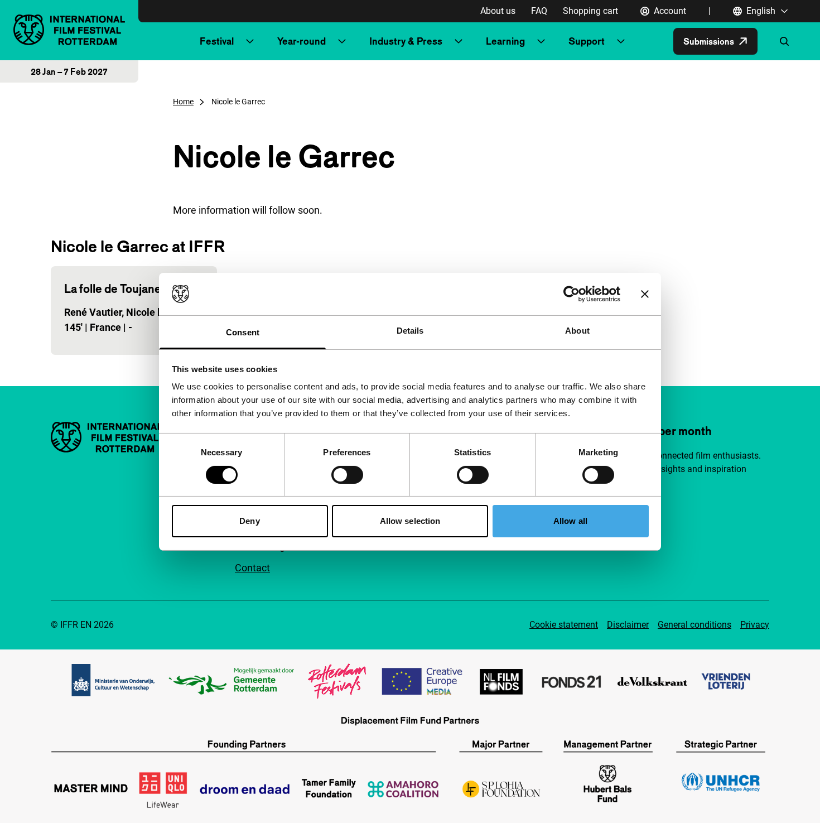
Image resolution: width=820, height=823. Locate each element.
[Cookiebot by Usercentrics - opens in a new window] (571, 294)
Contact (252, 568)
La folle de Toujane (112, 288)
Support (586, 41)
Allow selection (410, 521)
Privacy (754, 624)
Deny (249, 521)
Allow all (570, 521)
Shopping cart (590, 11)
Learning (505, 41)
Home (183, 101)
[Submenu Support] (621, 41)
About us (497, 11)
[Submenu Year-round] (342, 41)
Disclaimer (628, 624)
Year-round (301, 41)
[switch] (347, 475)
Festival (217, 41)
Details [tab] (410, 330)
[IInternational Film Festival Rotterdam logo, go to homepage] (69, 30)
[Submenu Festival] (250, 41)
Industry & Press (405, 41)
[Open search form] (784, 41)
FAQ (539, 11)
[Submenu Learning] (541, 41)
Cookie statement (563, 624)
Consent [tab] (242, 332)
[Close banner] (645, 294)
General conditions (694, 624)
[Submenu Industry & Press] (458, 41)
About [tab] (577, 330)
